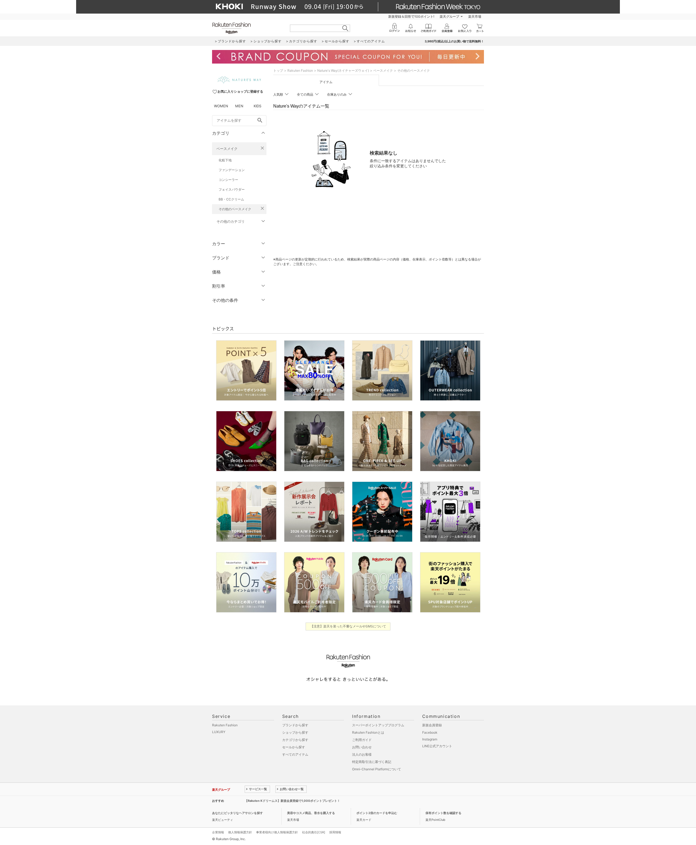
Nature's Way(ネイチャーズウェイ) (343, 70)
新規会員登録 (432, 725)
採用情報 (335, 832)
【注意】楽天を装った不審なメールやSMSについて (348, 626)
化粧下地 (225, 160)
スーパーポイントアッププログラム (378, 725)
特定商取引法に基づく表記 (371, 762)
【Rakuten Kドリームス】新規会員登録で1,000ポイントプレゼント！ (292, 801)
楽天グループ (449, 16)
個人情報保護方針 (240, 832)
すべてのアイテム (295, 754)
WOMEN (221, 106)
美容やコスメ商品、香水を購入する (311, 813)
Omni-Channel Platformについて (376, 769)
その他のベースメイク (235, 209)
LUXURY (218, 732)
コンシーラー (228, 180)
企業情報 (218, 832)
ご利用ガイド (362, 740)
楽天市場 (474, 16)
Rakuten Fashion (300, 70)
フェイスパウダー (232, 189)
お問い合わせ (362, 747)
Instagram (429, 739)
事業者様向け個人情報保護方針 (277, 832)
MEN (239, 106)
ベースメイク (227, 148)
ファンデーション (232, 170)
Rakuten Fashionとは (368, 732)
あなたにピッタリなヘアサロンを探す (237, 813)
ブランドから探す (295, 725)
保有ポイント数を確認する (443, 813)
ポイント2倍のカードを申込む (376, 813)
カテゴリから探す (295, 740)
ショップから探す (295, 732)
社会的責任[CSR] (313, 832)
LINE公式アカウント (437, 746)
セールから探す (293, 747)
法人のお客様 (362, 754)
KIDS (257, 106)
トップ (278, 70)
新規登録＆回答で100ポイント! (411, 16)
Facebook (429, 732)
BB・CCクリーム (231, 199)
